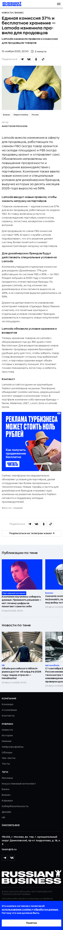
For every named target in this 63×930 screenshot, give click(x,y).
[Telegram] (5, 858)
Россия (35, 115)
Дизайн (6, 812)
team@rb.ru (9, 849)
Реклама (7, 778)
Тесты (6, 764)
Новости (7, 13)
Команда (7, 704)
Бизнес (19, 13)
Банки (5, 789)
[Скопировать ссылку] (43, 59)
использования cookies (17, 909)
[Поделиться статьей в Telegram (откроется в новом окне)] (22, 59)
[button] (58, 3)
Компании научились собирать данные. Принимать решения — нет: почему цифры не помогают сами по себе (21, 602)
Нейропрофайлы (12, 747)
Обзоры (7, 752)
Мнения (6, 741)
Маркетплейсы (21, 115)
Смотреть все (11, 825)
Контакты (8, 716)
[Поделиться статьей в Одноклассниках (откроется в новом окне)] (36, 59)
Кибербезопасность (15, 806)
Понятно (31, 923)
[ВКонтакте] (12, 858)
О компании (9, 710)
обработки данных (46, 909)
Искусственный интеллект (19, 784)
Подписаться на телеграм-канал (30, 533)
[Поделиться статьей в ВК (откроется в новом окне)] (29, 59)
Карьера (7, 800)
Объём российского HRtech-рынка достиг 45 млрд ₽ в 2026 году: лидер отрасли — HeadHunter (21, 673)
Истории (7, 735)
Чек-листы (8, 758)
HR (3, 817)
